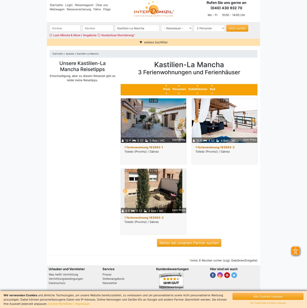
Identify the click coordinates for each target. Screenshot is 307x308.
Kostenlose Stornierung (117, 35)
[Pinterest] (227, 275)
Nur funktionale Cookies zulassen (268, 303)
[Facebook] (213, 275)
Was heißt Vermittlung (63, 274)
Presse (107, 274)
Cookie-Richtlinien (60, 304)
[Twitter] (234, 275)
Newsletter (110, 283)
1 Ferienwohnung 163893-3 (144, 217)
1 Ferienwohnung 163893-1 (143, 147)
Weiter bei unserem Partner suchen (189, 243)
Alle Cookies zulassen (268, 296)
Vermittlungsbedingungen (66, 278)
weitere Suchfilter (156, 42)
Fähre (97, 9)
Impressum (82, 304)
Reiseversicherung (79, 9)
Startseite (56, 5)
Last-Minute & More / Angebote (74, 35)
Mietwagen (57, 9)
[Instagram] (220, 275)
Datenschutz (57, 283)
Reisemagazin (84, 5)
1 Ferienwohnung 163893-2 (215, 147)
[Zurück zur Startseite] (153, 9)
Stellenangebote (113, 278)
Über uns (102, 5)
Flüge (107, 9)
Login (69, 5)
